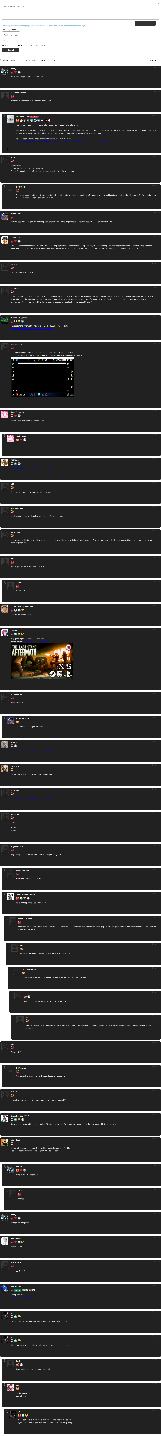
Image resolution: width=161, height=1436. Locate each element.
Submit (11, 50)
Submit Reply (143, 23)
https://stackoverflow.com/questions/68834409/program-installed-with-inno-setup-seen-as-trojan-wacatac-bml (62, 141)
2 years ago (156, 263)
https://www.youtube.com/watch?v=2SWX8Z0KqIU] (32, 750)
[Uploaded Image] (42, 377)
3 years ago (156, 67)
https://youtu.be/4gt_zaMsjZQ (23, 1297)
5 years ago (156, 156)
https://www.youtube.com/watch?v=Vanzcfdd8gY (31, 468)
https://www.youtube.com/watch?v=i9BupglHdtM (31, 798)
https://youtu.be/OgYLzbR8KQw (35, 641)
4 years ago (156, 91)
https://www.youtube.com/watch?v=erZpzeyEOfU (31, 329)
